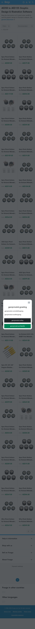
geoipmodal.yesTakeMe (17, 326)
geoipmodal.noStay (17, 320)
